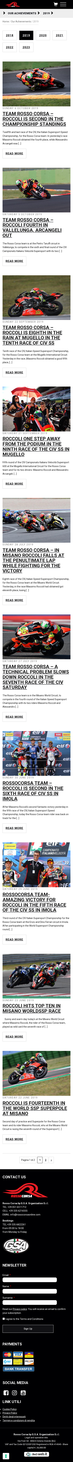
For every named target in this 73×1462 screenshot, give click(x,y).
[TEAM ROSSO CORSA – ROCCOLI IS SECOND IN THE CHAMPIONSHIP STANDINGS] (36, 83)
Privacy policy (20, 1309)
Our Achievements (22, 13)
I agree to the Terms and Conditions (24, 1319)
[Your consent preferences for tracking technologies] (6, 1456)
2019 (46, 13)
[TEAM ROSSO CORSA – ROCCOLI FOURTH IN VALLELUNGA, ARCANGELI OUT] (36, 190)
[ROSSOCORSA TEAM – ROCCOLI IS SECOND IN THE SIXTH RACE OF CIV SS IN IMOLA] (36, 753)
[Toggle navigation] (63, 4)
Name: (7, 1286)
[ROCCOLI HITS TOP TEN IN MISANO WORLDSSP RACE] (36, 976)
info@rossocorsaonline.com (25, 1214)
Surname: (9, 1297)
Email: (7, 1275)
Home (6, 21)
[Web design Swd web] (36, 1454)
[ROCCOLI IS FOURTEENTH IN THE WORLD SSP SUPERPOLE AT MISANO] (36, 1073)
